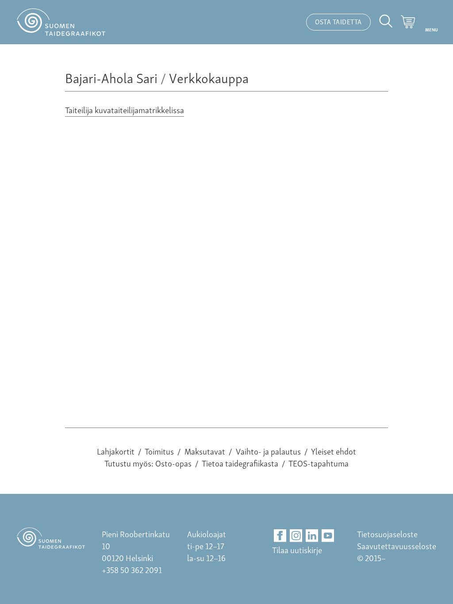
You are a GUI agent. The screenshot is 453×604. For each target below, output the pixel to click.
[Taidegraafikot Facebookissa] (280, 535)
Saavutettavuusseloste (396, 545)
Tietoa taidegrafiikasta (240, 463)
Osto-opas (173, 463)
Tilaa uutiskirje (297, 549)
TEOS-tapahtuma (318, 463)
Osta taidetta (338, 21)
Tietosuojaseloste (387, 533)
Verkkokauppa (209, 77)
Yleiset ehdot (333, 451)
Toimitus (159, 451)
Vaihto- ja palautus (268, 451)
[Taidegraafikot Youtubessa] (328, 535)
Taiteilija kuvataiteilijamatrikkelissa (124, 109)
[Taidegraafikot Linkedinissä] (312, 535)
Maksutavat (204, 451)
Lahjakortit (115, 451)
